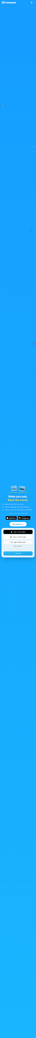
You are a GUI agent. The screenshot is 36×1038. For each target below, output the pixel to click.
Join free (18, 553)
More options (18, 546)
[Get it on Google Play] (24, 518)
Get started (16, 524)
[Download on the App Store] (11, 518)
